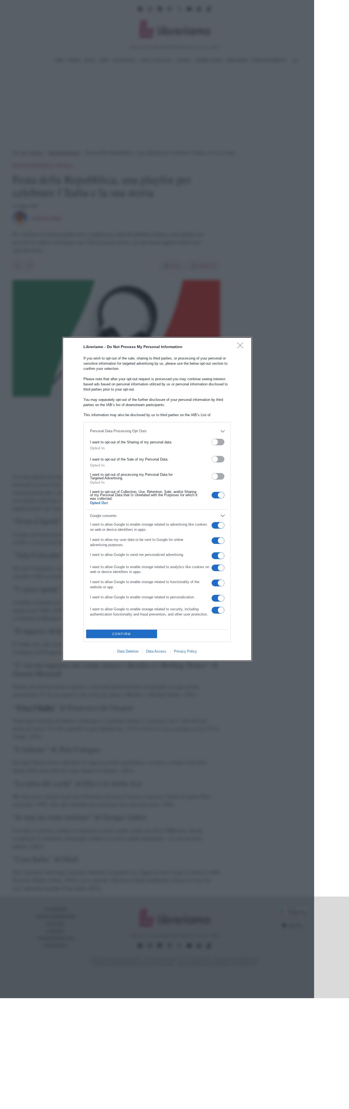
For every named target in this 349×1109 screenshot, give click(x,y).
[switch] (218, 442)
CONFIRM (121, 634)
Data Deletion (128, 651)
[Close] (241, 347)
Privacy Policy (185, 651)
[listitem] (157, 431)
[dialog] (157, 499)
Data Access (156, 651)
